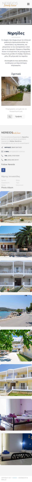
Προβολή (18, 116)
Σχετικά (16, 73)
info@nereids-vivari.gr (17, 151)
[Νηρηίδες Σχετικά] (16, 105)
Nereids (14, 478)
